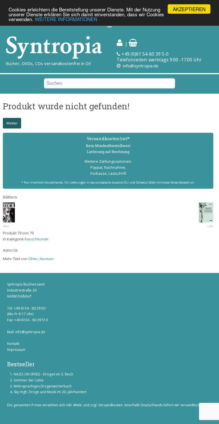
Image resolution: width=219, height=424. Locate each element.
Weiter (12, 123)
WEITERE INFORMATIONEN (66, 19)
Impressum (16, 349)
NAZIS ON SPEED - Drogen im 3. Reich (43, 374)
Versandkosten (110, 405)
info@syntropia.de (141, 66)
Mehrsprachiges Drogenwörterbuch (43, 386)
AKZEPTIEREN (189, 9)
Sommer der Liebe (29, 380)
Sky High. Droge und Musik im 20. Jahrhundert (50, 391)
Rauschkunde (36, 239)
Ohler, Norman (41, 258)
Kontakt (13, 343)
